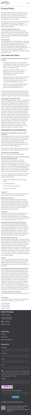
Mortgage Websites (11, 409)
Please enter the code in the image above (11, 390)
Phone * (3, 365)
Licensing (3, 334)
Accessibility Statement (6, 339)
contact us (26, 289)
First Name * (4, 347)
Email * (3, 359)
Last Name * (4, 353)
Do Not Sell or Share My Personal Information (12, 402)
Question (3, 378)
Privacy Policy (4, 337)
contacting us (20, 219)
